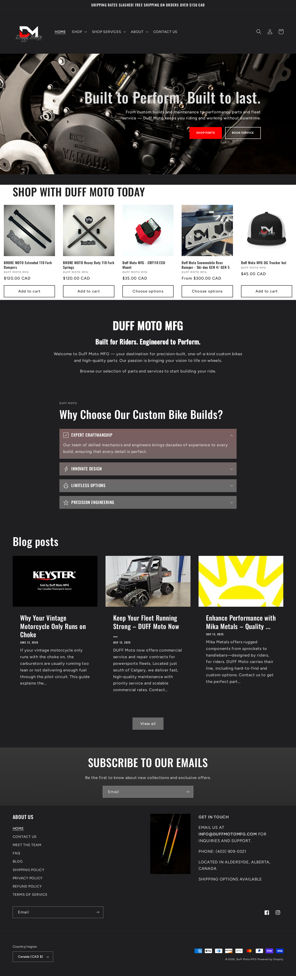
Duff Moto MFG (246, 959)
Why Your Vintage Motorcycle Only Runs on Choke (53, 626)
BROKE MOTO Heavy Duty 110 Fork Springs (88, 264)
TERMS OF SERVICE (30, 894)
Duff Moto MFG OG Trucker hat (264, 262)
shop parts (205, 132)
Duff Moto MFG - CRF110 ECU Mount (143, 264)
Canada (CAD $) (30, 957)
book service (243, 132)
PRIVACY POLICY (28, 878)
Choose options (148, 291)
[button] (79, 32)
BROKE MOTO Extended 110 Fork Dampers (28, 264)
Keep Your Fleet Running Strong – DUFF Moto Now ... (146, 626)
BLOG (18, 861)
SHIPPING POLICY (29, 870)
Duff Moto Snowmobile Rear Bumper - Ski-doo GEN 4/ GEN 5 (206, 264)
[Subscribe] (187, 791)
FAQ (16, 853)
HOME (18, 828)
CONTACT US (25, 836)
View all (148, 723)
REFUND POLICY (27, 886)
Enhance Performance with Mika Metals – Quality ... (241, 622)
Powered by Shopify (271, 959)
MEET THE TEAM (27, 845)
